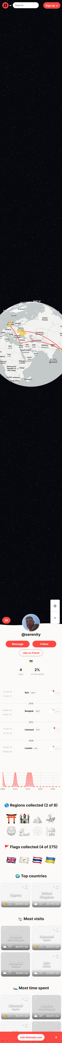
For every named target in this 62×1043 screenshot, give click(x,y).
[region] (31, 344)
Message (17, 644)
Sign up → (52, 5)
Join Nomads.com (31, 1037)
